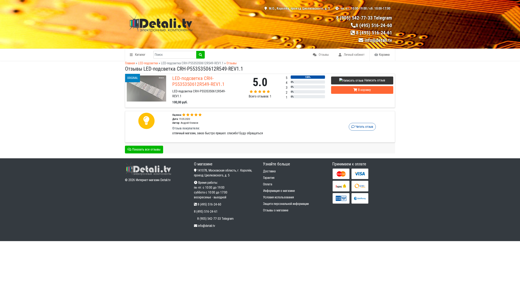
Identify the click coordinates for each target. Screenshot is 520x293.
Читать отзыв (364, 127)
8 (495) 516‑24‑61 (374, 33)
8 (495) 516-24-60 (374, 25)
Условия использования (278, 197)
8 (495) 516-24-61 (206, 211)
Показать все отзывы (145, 149)
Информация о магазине (279, 191)
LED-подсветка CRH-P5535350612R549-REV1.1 (198, 81)
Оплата (267, 184)
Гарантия (268, 178)
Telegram (383, 18)
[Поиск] (200, 55)
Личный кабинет (354, 55)
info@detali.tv (378, 40)
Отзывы (324, 55)
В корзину (364, 90)
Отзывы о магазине (275, 210)
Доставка (269, 171)
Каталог (140, 55)
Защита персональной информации (286, 204)
